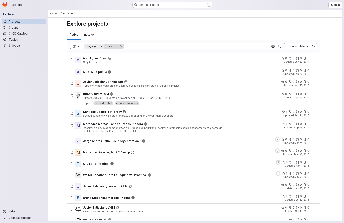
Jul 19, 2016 (302, 199)
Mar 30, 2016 (301, 154)
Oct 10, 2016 (302, 211)
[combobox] (297, 46)
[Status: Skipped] (277, 139)
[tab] (74, 35)
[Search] (279, 46)
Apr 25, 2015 (302, 97)
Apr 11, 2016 (302, 165)
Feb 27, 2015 (301, 73)
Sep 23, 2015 (301, 127)
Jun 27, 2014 (302, 61)
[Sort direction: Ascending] (314, 46)
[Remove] (121, 46)
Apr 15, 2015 (302, 85)
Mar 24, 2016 (301, 142)
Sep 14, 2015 (301, 115)
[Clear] (273, 46)
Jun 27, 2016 (302, 188)
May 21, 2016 (301, 176)
